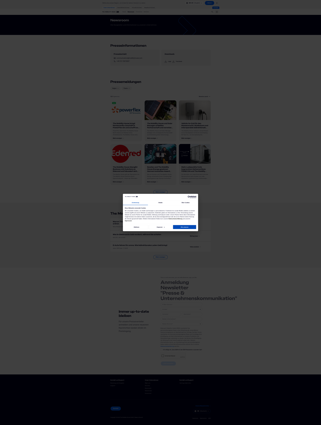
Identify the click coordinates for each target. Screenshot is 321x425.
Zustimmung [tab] (135, 202)
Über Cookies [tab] (186, 202)
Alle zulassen (184, 227)
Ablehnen (136, 227)
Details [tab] (160, 202)
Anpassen (160, 227)
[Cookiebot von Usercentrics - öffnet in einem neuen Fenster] (189, 197)
